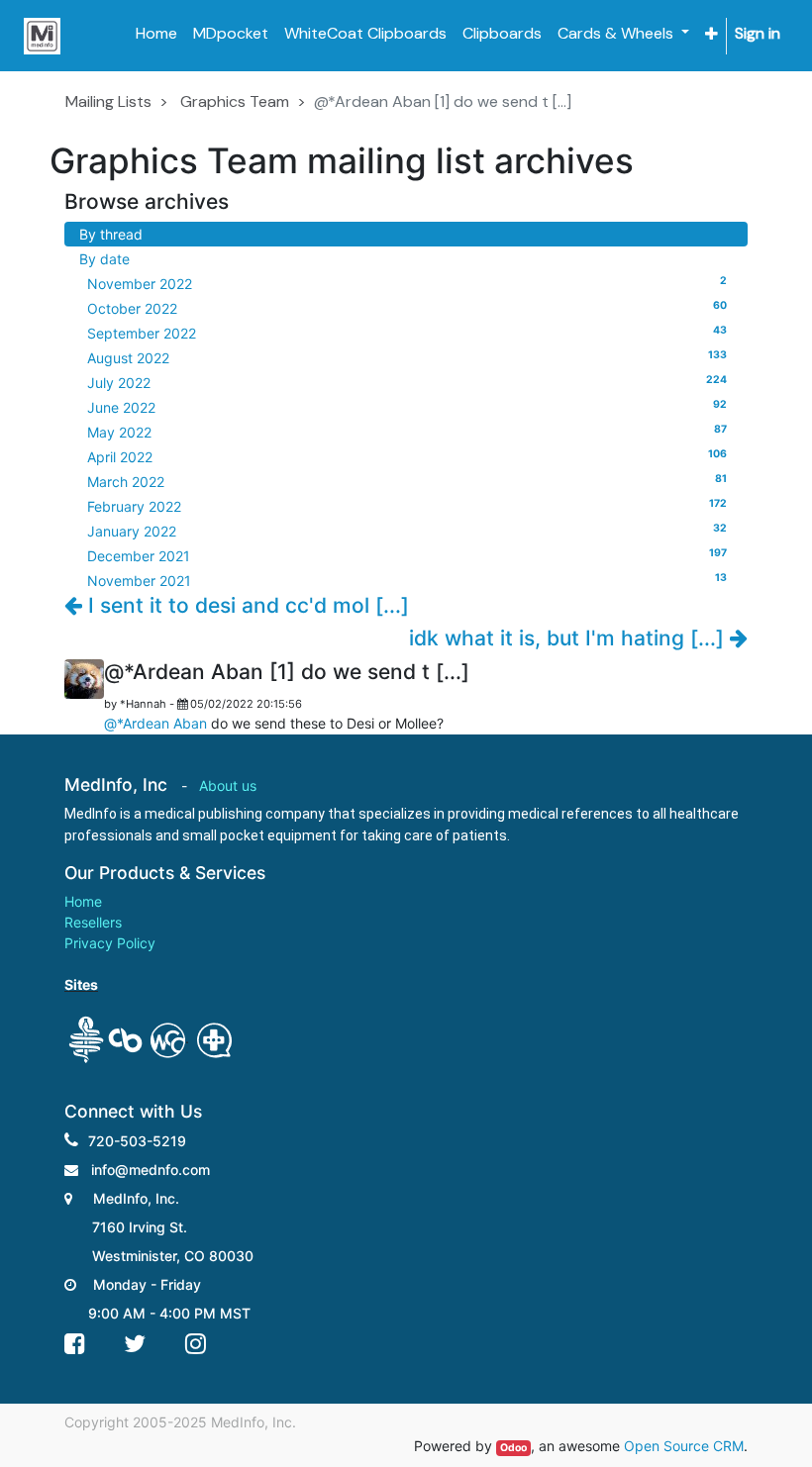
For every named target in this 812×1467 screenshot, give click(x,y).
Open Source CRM (684, 1445)
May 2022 (407, 431)
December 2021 (407, 555)
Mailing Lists (108, 101)
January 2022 (407, 530)
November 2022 (407, 283)
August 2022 (407, 357)
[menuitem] (156, 33)
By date (104, 258)
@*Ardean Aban (155, 723)
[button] (711, 34)
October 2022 (407, 308)
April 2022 (407, 456)
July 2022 (407, 382)
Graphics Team (234, 101)
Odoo (513, 1447)
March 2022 (407, 481)
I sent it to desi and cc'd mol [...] (245, 605)
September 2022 (407, 333)
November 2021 (407, 580)
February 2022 (407, 506)
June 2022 (407, 407)
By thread (111, 234)
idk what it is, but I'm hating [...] (569, 638)
